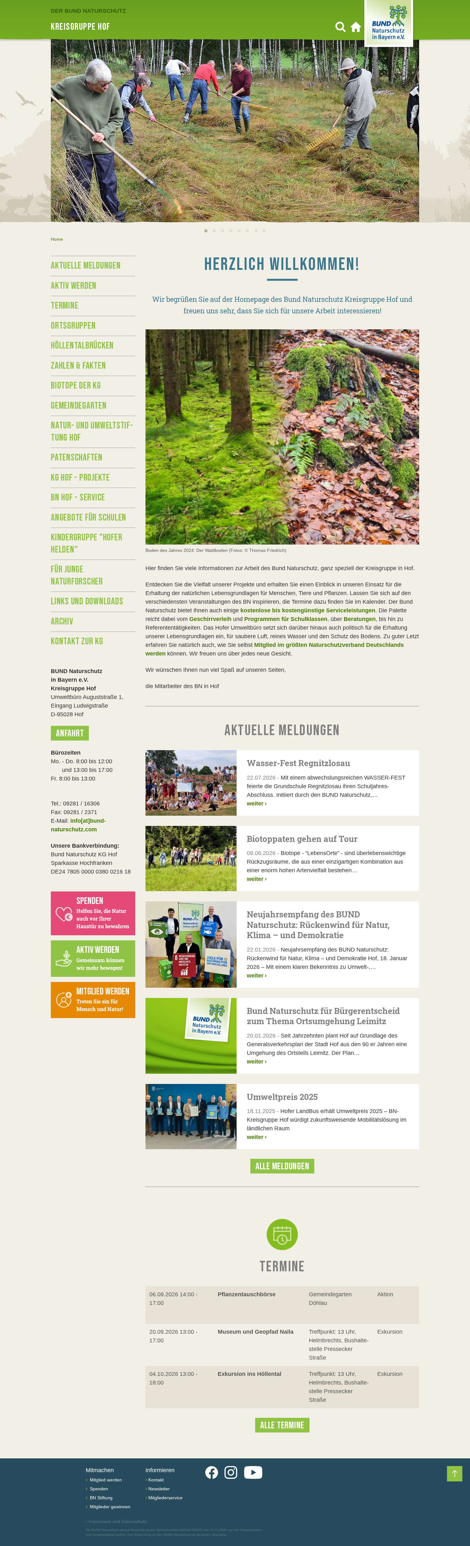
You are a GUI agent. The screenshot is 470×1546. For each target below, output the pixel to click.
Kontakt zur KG (77, 641)
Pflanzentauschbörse (247, 1294)
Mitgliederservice (165, 1497)
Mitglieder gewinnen (109, 1506)
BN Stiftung (101, 1497)
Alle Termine (282, 1425)
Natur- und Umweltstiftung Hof (92, 431)
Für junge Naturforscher (77, 575)
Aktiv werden (74, 286)
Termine (64, 305)
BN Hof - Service (78, 497)
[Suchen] (340, 27)
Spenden (98, 1488)
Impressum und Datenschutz (116, 1521)
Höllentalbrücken (82, 345)
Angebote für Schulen (88, 517)
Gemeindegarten (79, 406)
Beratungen (360, 619)
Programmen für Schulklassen (285, 619)
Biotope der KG (76, 385)
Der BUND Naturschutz (88, 11)
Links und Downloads (87, 601)
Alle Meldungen (282, 1166)
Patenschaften (77, 457)
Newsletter (159, 1488)
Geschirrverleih (210, 619)
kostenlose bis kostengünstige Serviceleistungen (307, 610)
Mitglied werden (105, 1479)
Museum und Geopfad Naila (256, 1332)
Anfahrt (70, 733)
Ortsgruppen (73, 326)
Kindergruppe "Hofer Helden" (86, 543)
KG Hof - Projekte (80, 477)
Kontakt (156, 1479)
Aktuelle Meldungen (86, 265)
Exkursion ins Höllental (249, 1374)
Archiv (62, 621)
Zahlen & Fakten (78, 366)
